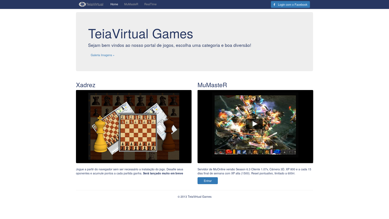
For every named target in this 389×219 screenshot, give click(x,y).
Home (114, 4)
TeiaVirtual (94, 4)
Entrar (208, 181)
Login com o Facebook (292, 4)
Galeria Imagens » (102, 55)
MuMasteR (131, 4)
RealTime (150, 4)
